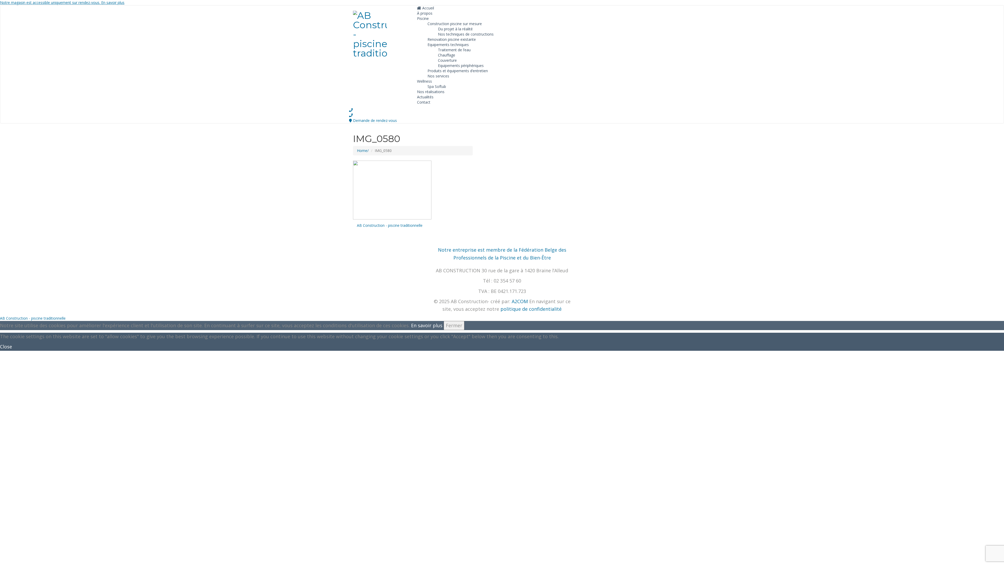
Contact (423, 102)
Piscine (423, 18)
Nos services (438, 76)
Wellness (424, 81)
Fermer (454, 325)
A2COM (520, 301)
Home (362, 150)
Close (6, 346)
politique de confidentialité (531, 309)
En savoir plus (426, 325)
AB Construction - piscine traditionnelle (390, 225)
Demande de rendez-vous (375, 120)
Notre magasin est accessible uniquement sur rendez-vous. (62, 2)
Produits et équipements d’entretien (457, 70)
